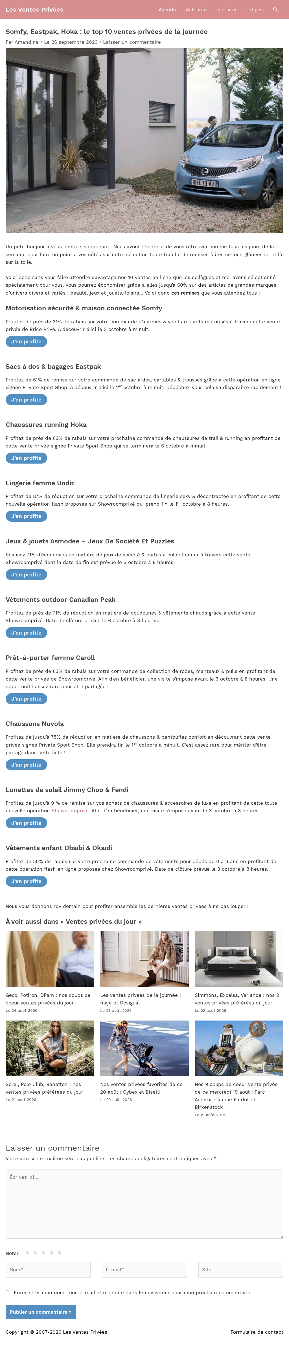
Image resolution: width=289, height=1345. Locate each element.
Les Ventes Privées (35, 9)
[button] (275, 9)
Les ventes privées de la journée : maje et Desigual (140, 999)
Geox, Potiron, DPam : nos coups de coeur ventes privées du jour (48, 999)
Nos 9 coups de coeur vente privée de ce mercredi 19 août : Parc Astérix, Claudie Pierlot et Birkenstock (236, 1095)
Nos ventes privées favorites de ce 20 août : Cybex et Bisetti (141, 1088)
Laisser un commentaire (132, 42)
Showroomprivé (70, 810)
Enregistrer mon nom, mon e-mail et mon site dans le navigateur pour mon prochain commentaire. (133, 1292)
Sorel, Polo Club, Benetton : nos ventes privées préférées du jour (44, 1088)
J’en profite (26, 341)
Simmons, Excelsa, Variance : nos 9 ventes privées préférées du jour (237, 999)
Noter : (14, 1253)
